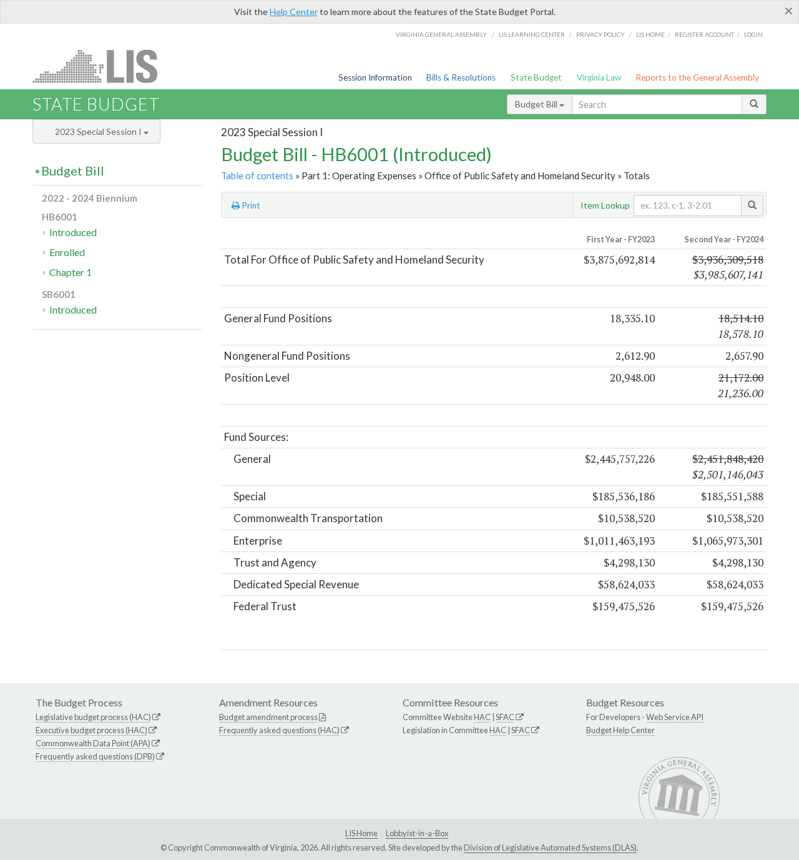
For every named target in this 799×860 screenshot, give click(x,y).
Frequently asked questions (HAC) (279, 730)
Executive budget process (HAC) (91, 730)
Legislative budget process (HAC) (93, 717)
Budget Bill (537, 104)
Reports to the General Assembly (697, 77)
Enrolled (67, 252)
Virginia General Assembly (441, 34)
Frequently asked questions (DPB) (95, 756)
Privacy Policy (600, 34)
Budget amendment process (268, 717)
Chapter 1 (70, 272)
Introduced (73, 232)
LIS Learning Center (532, 34)
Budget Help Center (620, 730)
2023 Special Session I (99, 131)
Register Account (704, 34)
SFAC (505, 717)
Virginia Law (599, 77)
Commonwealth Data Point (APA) (93, 743)
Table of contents (257, 175)
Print (250, 205)
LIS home (650, 34)
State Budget (536, 77)
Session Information (375, 77)
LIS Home (361, 833)
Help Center (294, 11)
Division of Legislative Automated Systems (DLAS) (550, 848)
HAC (482, 717)
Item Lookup (605, 205)
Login (753, 34)
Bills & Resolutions (461, 77)
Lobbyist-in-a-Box (417, 833)
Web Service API (674, 717)
